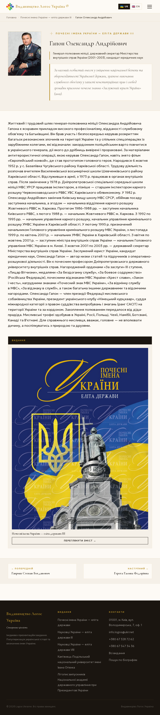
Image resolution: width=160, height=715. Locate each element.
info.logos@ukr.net (121, 632)
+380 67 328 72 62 (121, 639)
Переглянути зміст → (80, 540)
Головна (11, 17)
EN (136, 6)
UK (124, 6)
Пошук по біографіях (123, 660)
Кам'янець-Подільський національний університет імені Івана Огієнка (79, 662)
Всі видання (117, 653)
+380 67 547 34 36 (121, 646)
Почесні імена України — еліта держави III (45, 17)
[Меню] (150, 6)
